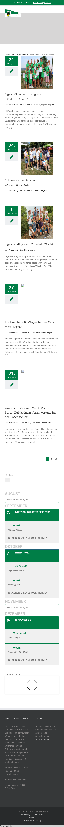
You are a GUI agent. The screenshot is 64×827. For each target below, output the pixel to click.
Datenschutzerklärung (32, 820)
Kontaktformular (41, 739)
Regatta (51, 104)
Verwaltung (13, 104)
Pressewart (13, 250)
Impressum (32, 817)
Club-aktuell (25, 104)
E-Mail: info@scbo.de (42, 2)
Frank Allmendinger (19, 54)
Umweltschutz (47, 422)
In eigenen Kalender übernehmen (28, 538)
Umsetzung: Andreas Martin (32, 814)
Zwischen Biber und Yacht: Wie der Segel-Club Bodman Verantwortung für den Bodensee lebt (30, 412)
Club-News (35, 104)
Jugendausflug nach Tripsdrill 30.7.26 (29, 244)
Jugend (44, 104)
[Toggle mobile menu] (57, 11)
